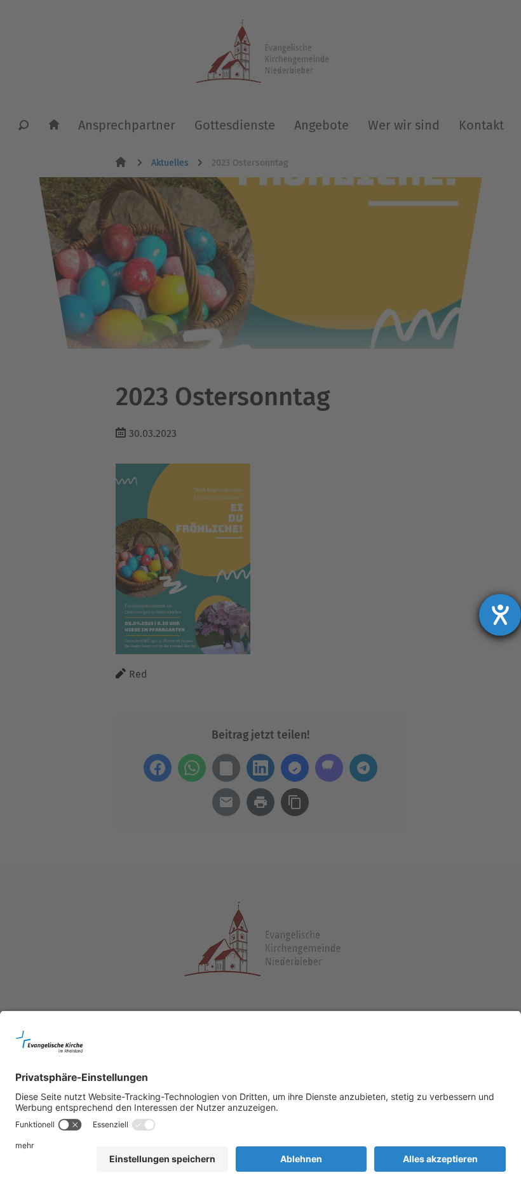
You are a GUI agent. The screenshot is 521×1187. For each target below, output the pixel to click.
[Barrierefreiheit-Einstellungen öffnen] (500, 615)
